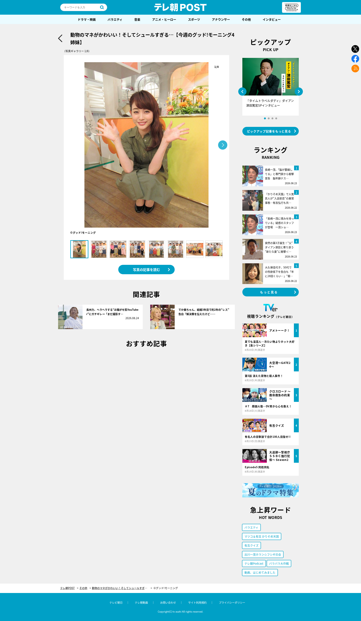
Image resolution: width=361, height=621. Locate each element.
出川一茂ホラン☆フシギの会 (262, 554)
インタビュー (272, 19)
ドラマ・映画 (87, 19)
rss (355, 68)
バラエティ (115, 19)
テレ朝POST (180, 7)
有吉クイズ (251, 545)
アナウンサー (221, 19)
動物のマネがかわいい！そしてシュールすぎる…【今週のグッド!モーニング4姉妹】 (122, 588)
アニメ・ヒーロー (164, 19)
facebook (355, 59)
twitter (355, 49)
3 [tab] (272, 118)
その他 (246, 19)
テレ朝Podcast (253, 563)
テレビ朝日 (116, 602)
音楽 (137, 19)
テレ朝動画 (141, 602)
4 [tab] (276, 118)
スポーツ (194, 19)
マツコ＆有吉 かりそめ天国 (261, 536)
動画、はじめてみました (259, 572)
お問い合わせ (168, 602)
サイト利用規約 (197, 602)
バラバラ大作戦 (279, 563)
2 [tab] (269, 118)
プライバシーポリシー (232, 602)
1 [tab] (265, 118)
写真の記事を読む (146, 269)
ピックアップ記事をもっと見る (269, 131)
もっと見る (269, 292)
